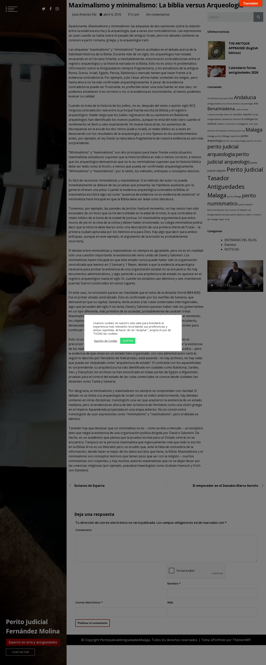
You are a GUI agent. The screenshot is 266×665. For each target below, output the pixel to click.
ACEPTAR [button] (127, 340)
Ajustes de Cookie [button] (105, 340)
